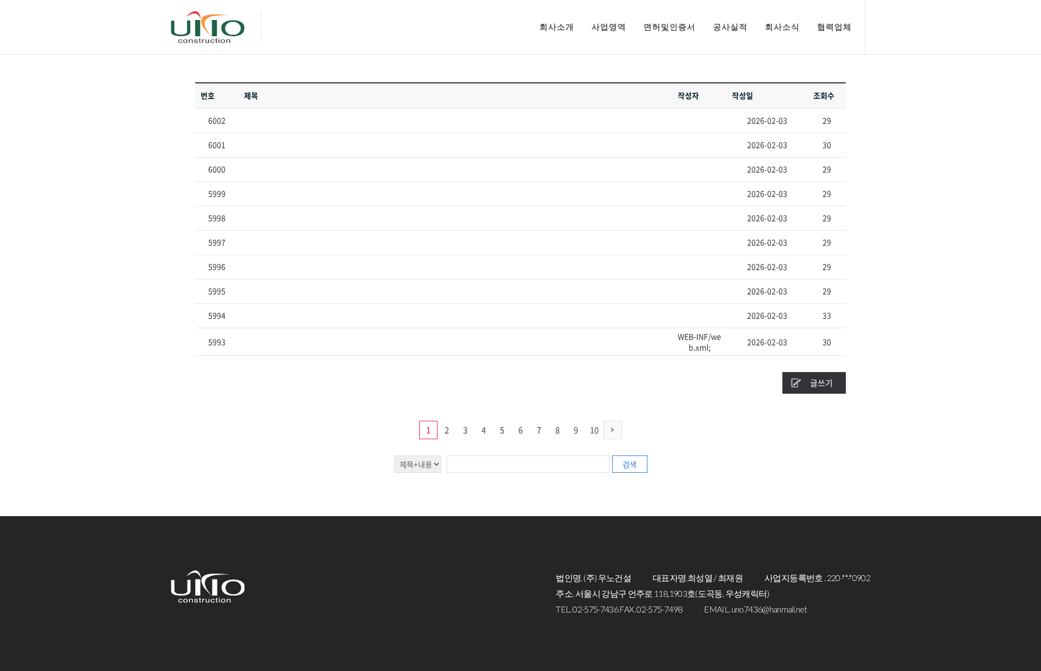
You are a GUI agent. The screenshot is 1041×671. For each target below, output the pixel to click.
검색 (629, 464)
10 (594, 430)
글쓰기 (821, 383)
